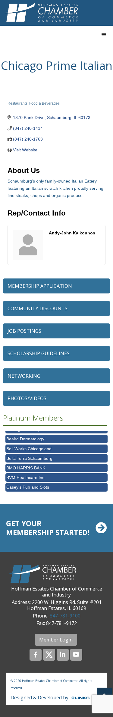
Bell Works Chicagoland (29, 446)
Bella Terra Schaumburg (29, 456)
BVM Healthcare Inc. (26, 475)
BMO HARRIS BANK (25, 465)
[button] (104, 35)
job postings (24, 331)
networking (24, 376)
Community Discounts (37, 308)
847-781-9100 (64, 615)
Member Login (56, 639)
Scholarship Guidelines (39, 353)
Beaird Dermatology (25, 436)
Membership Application (40, 286)
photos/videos (27, 398)
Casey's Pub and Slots (27, 485)
